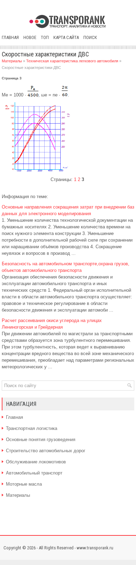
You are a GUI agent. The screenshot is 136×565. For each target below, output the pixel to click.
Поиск (90, 37)
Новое (29, 37)
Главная (10, 37)
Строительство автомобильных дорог (45, 450)
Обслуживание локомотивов (36, 461)
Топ (45, 37)
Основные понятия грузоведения (40, 439)
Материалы (12, 61)
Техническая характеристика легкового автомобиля (72, 61)
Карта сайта (66, 37)
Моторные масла (24, 484)
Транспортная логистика (31, 428)
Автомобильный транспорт (34, 473)
